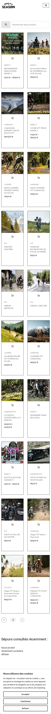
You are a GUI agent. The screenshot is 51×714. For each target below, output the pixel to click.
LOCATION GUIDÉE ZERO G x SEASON (12, 417)
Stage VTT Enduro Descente (38, 535)
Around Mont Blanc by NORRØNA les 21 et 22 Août (38, 71)
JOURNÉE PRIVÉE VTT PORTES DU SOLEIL (12, 358)
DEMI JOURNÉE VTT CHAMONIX (37, 189)
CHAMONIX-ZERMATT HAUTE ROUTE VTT (11, 130)
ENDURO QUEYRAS (8, 248)
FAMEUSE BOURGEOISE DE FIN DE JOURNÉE (38, 249)
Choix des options (12, 58)
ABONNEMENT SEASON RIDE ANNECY (11, 71)
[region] (25, 691)
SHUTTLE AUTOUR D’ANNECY (12, 478)
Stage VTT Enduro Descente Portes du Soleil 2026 (12, 593)
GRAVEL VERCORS (38, 305)
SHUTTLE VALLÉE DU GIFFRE (12, 535)
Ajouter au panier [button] (38, 58)
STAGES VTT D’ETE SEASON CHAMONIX (38, 593)
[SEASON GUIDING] (8, 5)
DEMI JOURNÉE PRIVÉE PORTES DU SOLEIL (11, 190)
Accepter (25, 694)
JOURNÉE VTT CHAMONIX (36, 357)
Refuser (25, 708)
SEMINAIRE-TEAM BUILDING (38, 416)
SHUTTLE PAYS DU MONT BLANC (38, 478)
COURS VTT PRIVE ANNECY (38, 129)
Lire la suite (12, 237)
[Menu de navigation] (46, 5)
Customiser (25, 701)
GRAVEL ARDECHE (8, 306)
